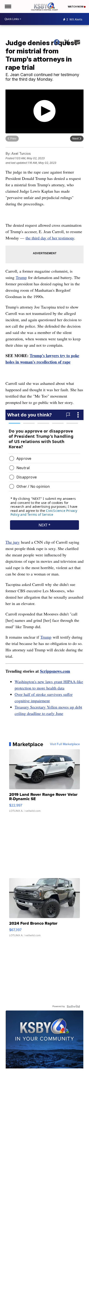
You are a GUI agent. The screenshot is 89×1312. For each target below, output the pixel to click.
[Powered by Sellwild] (73, 1006)
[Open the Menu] (7, 6)
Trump (21, 277)
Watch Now (76, 6)
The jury (12, 542)
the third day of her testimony (50, 238)
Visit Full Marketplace (65, 744)
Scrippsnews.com (55, 671)
